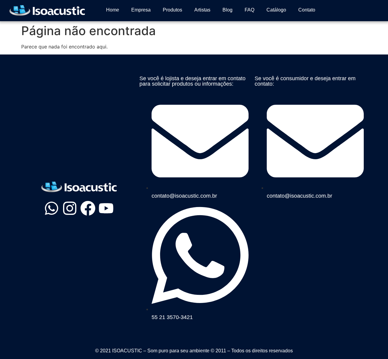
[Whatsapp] (51, 208)
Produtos (172, 9)
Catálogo (276, 9)
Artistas (202, 9)
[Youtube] (106, 208)
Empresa (141, 9)
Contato (306, 9)
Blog (227, 9)
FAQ (249, 9)
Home (112, 9)
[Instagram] (69, 208)
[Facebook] (87, 208)
